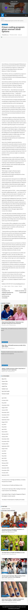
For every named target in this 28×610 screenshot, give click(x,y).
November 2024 (5, 405)
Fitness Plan (4, 381)
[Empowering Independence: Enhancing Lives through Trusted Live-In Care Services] (14, 312)
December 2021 (5, 467)
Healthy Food (5, 389)
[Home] (2, 15)
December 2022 (5, 439)
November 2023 (5, 414)
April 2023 (4, 429)
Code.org (4, 162)
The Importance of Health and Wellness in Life (12, 485)
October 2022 (5, 443)
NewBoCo (4, 129)
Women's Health (5, 393)
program (16, 286)
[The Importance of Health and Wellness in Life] (14, 543)
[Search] (26, 15)
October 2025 (5, 400)
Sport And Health (5, 391)
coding (5, 286)
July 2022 (4, 451)
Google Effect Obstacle (18, 132)
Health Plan (4, 24)
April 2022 (4, 458)
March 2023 (4, 431)
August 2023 (4, 422)
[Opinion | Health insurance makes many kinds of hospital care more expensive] (14, 359)
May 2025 (4, 402)
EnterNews (10, 608)
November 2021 (5, 470)
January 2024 (5, 410)
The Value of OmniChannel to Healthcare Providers (13, 499)
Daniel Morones (6, 34)
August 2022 (4, 448)
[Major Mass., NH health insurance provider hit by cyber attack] (14, 336)
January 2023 (5, 436)
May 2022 (4, 455)
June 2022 (4, 453)
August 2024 (4, 407)
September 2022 (5, 446)
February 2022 (5, 463)
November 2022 (5, 441)
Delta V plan (16, 134)
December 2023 (5, 412)
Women (20, 286)
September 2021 (5, 475)
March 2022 (4, 460)
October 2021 (5, 472)
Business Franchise (6, 508)
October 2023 (5, 417)
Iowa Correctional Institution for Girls (15, 112)
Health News (5, 384)
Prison (12, 286)
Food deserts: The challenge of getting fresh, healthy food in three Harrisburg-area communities (7, 293)
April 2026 (4, 398)
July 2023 (4, 424)
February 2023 (5, 434)
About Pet (4, 379)
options (8, 286)
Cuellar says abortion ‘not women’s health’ (20, 290)
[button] (5, 15)
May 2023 (4, 426)
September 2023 (5, 419)
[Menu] (5, 15)
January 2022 (5, 465)
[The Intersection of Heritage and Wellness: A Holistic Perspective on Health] (14, 520)
